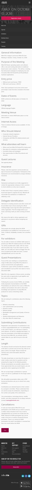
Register (3, 42)
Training (3, 46)
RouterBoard (26, 446)
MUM (24, 448)
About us (3, 448)
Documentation (16, 454)
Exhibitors (3, 33)
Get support (15, 448)
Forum (14, 450)
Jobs (2, 453)
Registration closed (16, 18)
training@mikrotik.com (12, 400)
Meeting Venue (5, 38)
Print (5, 430)
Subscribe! (16, 467)
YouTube (25, 452)
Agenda (3, 29)
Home (3, 446)
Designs (25, 450)
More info (3, 25)
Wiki (13, 452)
